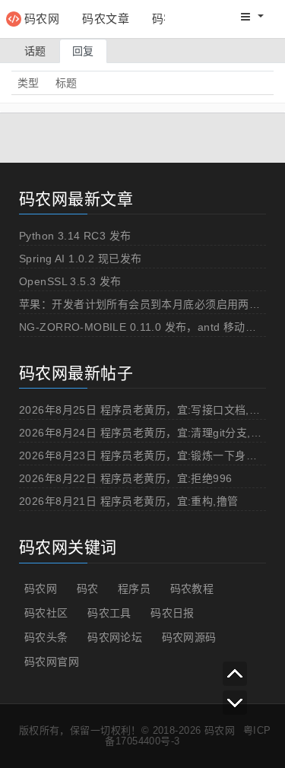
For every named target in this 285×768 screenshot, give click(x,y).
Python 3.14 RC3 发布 (75, 236)
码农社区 (46, 613)
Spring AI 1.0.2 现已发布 (80, 258)
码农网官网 (51, 661)
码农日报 (172, 613)
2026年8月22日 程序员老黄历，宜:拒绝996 (126, 478)
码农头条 (46, 637)
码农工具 (109, 613)
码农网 (41, 18)
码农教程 (192, 588)
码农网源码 (189, 637)
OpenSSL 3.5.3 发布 (70, 281)
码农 (88, 588)
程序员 (134, 588)
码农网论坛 (114, 637)
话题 (35, 51)
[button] (252, 16)
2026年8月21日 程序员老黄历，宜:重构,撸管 (129, 501)
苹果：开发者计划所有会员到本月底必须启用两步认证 (150, 304)
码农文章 (105, 18)
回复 (83, 51)
